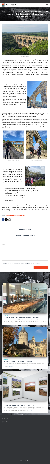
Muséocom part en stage (19, 215)
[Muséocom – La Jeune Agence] (9, 5)
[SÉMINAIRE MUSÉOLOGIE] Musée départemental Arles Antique (21, 317)
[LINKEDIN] (7, 421)
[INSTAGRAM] (5, 421)
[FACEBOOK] (3, 421)
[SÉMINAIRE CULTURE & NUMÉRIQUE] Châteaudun (18, 361)
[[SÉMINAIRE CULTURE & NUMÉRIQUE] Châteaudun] (25, 342)
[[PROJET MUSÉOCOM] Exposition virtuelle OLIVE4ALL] (25, 385)
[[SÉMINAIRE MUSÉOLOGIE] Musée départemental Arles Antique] (25, 298)
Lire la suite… (15, 322)
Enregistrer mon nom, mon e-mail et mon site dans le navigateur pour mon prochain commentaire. (21, 263)
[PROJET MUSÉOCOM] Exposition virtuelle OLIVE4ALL (19, 405)
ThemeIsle (29, 460)
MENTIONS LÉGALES (30, 457)
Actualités (9, 215)
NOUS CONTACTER (20, 457)
